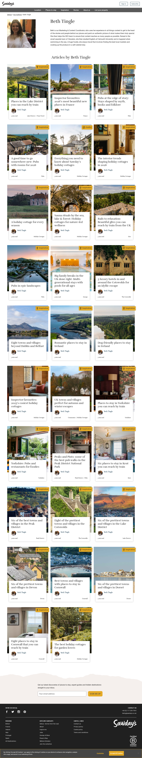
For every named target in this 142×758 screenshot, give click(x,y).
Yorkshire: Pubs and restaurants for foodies (25, 465)
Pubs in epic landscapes (25, 286)
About (42, 726)
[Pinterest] (25, 712)
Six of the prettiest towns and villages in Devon (27, 586)
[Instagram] (19, 712)
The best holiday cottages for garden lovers (70, 646)
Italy (7, 732)
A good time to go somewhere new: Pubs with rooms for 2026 (25, 162)
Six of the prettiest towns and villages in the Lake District (113, 524)
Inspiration (65, 10)
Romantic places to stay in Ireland (70, 345)
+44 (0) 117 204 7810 (129, 710)
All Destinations (11, 741)
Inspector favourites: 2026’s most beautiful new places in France (70, 102)
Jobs (41, 732)
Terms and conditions (81, 732)
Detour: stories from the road (49, 724)
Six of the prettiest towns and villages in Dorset (113, 586)
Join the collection (46, 744)
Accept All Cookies (116, 753)
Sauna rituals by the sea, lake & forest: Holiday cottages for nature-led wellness (69, 220)
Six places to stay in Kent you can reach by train (113, 465)
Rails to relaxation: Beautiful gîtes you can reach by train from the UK (114, 222)
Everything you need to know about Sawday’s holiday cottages (68, 162)
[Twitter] (13, 712)
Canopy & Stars (45, 735)
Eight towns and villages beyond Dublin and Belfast (27, 345)
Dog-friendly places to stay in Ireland (114, 345)
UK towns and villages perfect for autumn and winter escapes (68, 404)
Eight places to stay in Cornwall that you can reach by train (24, 645)
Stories (76, 10)
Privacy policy (78, 726)
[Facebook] (7, 712)
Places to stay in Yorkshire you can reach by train (114, 405)
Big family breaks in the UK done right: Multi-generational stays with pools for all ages (68, 281)
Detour (9, 15)
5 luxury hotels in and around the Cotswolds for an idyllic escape (113, 283)
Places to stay (51, 10)
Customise (100, 753)
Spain (7, 738)
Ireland (8, 729)
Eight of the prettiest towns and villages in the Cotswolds (69, 524)
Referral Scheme (45, 741)
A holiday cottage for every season (27, 224)
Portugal (8, 735)
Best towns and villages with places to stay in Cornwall (68, 585)
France (8, 726)
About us (86, 10)
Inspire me (43, 729)
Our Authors (17, 15)
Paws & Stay (44, 738)
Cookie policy (78, 729)
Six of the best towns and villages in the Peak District (26, 524)
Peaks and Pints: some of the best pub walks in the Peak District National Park (69, 462)
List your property (101, 10)
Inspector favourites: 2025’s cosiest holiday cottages (24, 404)
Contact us (77, 724)
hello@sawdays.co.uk (129, 713)
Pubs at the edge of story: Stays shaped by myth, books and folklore (113, 102)
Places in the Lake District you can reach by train (27, 103)
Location (37, 10)
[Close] (138, 753)
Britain (8, 724)
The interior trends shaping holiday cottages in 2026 (113, 162)
